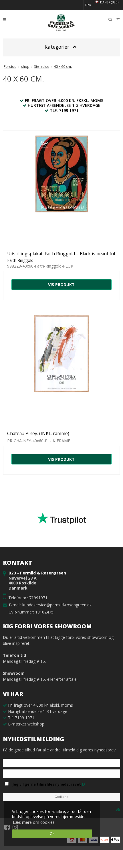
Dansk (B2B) (108, 2)
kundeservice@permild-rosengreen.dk (57, 605)
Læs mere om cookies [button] (34, 822)
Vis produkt (61, 284)
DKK (88, 5)
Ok (52, 833)
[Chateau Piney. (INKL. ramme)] (61, 368)
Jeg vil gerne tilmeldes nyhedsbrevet (65, 783)
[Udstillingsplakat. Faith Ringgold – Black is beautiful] (61, 189)
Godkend (62, 797)
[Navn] (61, 762)
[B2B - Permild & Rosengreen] (61, 22)
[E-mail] (61, 773)
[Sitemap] (118, 809)
